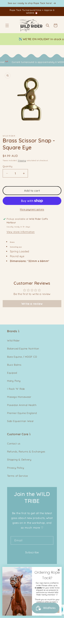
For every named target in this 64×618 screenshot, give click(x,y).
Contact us (13, 443)
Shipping (22, 160)
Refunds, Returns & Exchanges (26, 451)
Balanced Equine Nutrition (23, 348)
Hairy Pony (14, 380)
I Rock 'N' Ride (16, 388)
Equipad (12, 372)
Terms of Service (17, 475)
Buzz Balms (14, 364)
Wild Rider (13, 340)
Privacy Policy (15, 467)
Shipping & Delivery (19, 459)
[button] (7, 25)
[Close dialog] (59, 570)
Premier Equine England (22, 413)
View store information (21, 231)
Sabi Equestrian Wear (20, 421)
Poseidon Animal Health (21, 405)
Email (18, 540)
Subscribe (32, 552)
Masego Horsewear (19, 396)
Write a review (32, 303)
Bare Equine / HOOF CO (22, 356)
